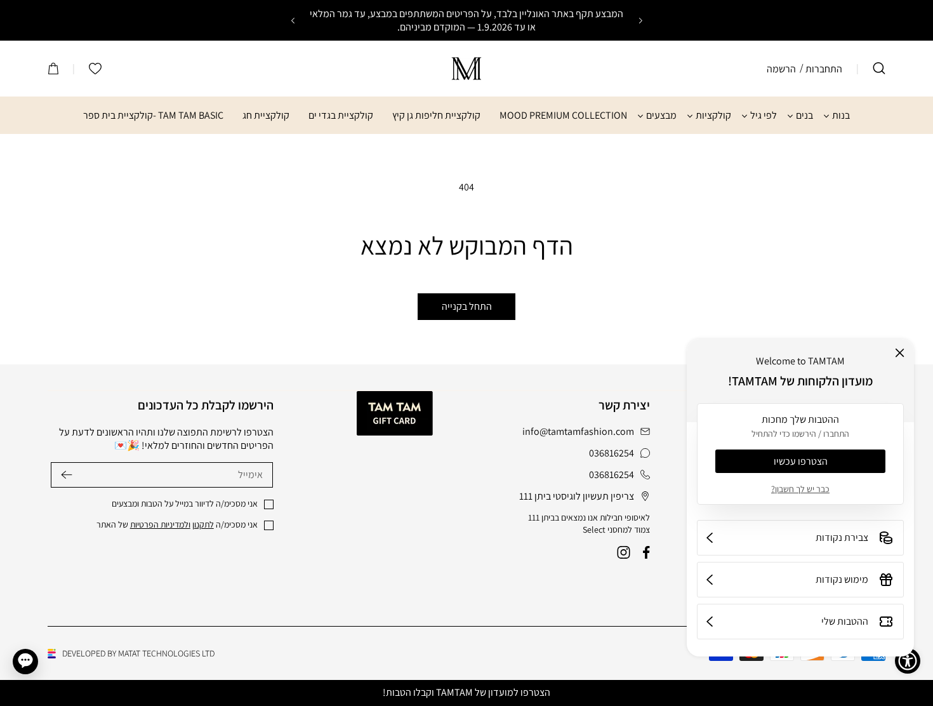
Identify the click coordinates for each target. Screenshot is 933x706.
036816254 (611, 453)
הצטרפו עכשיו (801, 461)
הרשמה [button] (781, 69)
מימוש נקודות (842, 579)
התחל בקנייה (467, 306)
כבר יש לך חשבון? (800, 489)
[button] (879, 68)
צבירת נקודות (842, 537)
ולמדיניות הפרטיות (160, 524)
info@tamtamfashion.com (578, 431)
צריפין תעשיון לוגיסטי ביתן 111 (576, 496)
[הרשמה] (66, 474)
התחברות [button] (823, 69)
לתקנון (203, 524)
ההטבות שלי (844, 621)
